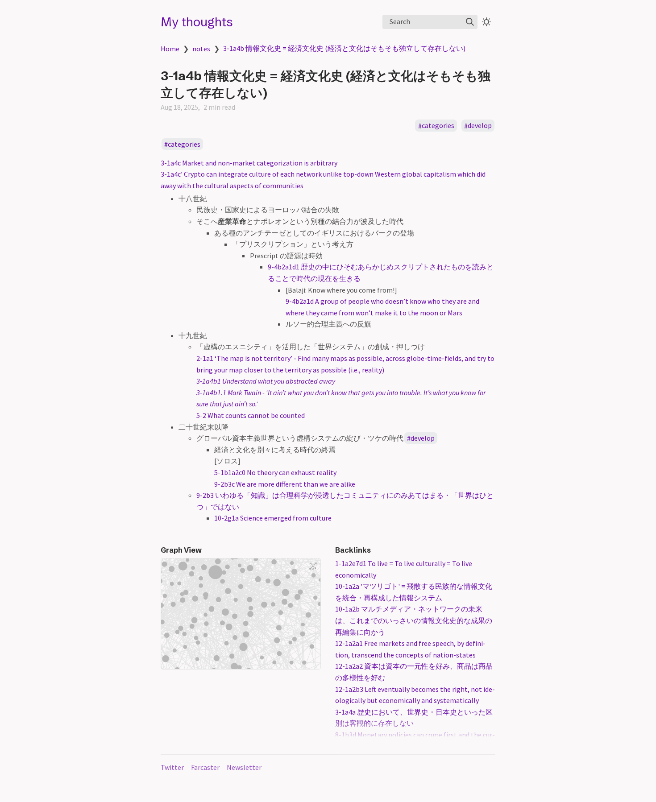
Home (170, 48)
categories (438, 125)
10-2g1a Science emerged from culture (273, 517)
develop (480, 125)
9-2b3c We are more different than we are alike (284, 484)
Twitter (172, 767)
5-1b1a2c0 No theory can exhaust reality (275, 472)
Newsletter (244, 767)
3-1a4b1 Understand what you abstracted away (265, 380)
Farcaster (205, 767)
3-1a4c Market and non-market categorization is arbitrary (249, 162)
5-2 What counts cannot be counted (250, 415)
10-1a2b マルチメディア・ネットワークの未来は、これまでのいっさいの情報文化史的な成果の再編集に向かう (413, 620)
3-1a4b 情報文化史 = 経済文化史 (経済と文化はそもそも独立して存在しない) (344, 48)
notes (201, 48)
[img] (470, 22)
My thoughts (197, 21)
